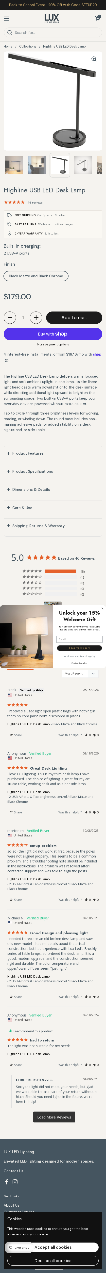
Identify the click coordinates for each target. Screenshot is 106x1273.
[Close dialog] (103, 608)
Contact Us (13, 1171)
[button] (97, 19)
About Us (11, 1205)
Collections (27, 46)
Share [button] (17, 735)
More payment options (53, 344)
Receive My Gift (79, 648)
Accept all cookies (53, 1247)
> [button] (54, 1117)
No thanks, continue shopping (79, 656)
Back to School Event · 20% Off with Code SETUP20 (53, 5)
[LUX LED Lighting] (52, 19)
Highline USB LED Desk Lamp (28, 724)
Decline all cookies (53, 1260)
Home (8, 46)
